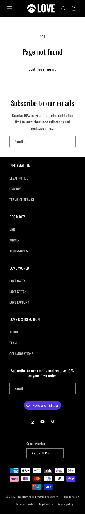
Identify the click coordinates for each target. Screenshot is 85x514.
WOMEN (14, 240)
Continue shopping (43, 69)
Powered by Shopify (48, 497)
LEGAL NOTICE (18, 178)
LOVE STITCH (18, 291)
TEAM (13, 342)
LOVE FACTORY (19, 302)
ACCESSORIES (18, 250)
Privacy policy (71, 497)
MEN (12, 229)
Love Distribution (26, 497)
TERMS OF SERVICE (22, 199)
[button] (9, 8)
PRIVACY (15, 188)
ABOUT (14, 331)
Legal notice (46, 504)
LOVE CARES (17, 280)
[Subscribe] (70, 141)
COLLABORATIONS (21, 353)
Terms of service (25, 504)
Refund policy (65, 504)
